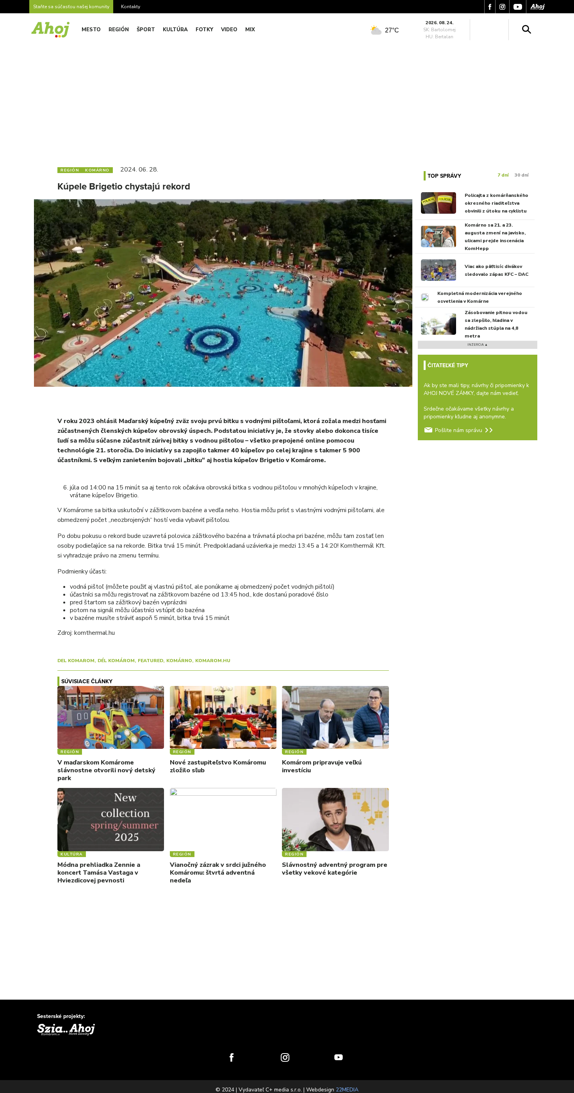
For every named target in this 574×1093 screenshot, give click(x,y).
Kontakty (130, 7)
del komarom (75, 660)
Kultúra (175, 29)
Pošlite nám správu (458, 430)
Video (229, 29)
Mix (250, 29)
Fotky (204, 29)
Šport (146, 29)
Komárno (179, 660)
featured (150, 660)
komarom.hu (212, 660)
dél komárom (116, 660)
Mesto (91, 29)
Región (119, 29)
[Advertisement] (287, 100)
